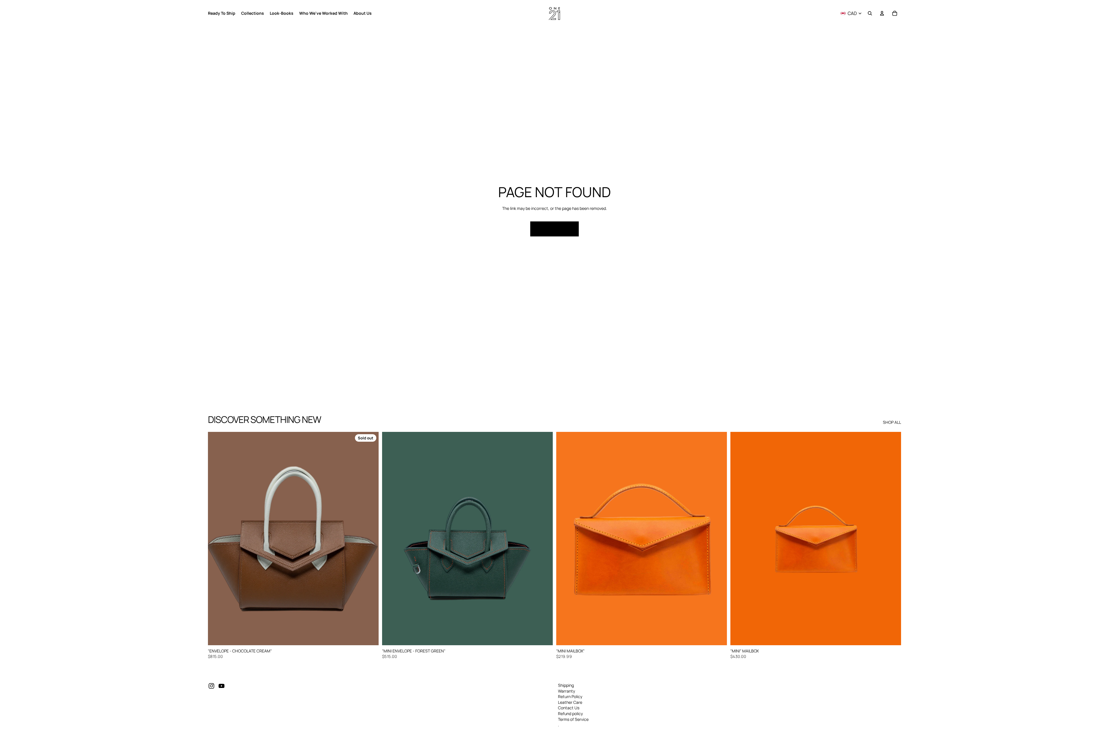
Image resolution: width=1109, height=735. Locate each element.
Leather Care (570, 702)
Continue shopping (554, 229)
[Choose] (892, 636)
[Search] (870, 13)
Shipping (566, 685)
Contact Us (568, 707)
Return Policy (570, 696)
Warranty (566, 690)
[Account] (882, 13)
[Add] (544, 636)
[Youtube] (221, 685)
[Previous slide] (216, 538)
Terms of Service (573, 719)
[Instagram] (211, 685)
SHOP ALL (892, 422)
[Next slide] (370, 538)
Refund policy (570, 713)
